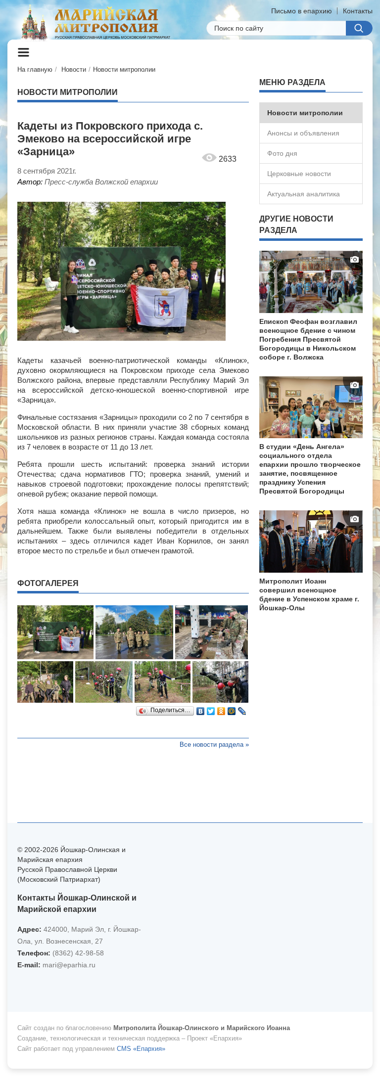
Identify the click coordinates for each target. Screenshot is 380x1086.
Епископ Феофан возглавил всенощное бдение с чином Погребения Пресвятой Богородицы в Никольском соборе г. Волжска (308, 339)
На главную (34, 69)
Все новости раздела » (214, 744)
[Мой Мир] (232, 709)
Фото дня (282, 153)
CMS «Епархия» (141, 1048)
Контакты (358, 10)
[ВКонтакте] (200, 709)
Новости (73, 69)
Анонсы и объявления (303, 133)
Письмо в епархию (301, 10)
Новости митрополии (124, 69)
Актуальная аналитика (303, 194)
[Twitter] (211, 709)
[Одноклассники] (221, 709)
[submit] (359, 28)
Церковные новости (299, 174)
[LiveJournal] (242, 709)
